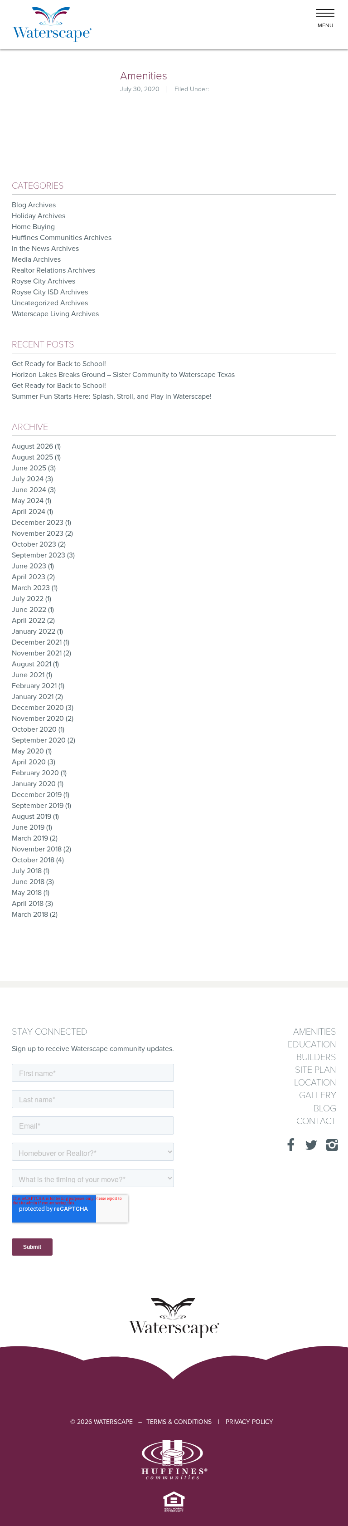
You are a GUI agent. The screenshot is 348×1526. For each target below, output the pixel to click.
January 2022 (33, 631)
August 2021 (31, 664)
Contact (316, 1121)
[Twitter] (308, 1145)
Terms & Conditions (179, 1422)
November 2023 (37, 533)
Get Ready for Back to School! (59, 363)
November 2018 (37, 849)
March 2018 (30, 914)
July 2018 (27, 870)
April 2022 (28, 620)
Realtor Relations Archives (53, 270)
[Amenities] (52, 95)
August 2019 (31, 816)
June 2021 (28, 675)
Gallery (317, 1095)
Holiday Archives (38, 215)
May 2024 (28, 500)
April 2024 (28, 511)
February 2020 (35, 773)
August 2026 (32, 446)
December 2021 (37, 642)
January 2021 (32, 696)
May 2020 (28, 751)
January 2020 (34, 783)
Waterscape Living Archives (55, 313)
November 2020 (38, 718)
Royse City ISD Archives (50, 292)
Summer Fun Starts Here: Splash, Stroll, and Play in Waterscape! (112, 396)
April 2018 (28, 903)
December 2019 (37, 794)
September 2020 (39, 740)
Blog (325, 1109)
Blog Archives (34, 205)
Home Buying (33, 226)
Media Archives (36, 259)
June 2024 (29, 489)
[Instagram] (329, 1145)
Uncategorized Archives (50, 303)
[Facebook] (288, 1145)
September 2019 (37, 805)
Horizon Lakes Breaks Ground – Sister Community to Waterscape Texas (123, 374)
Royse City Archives (43, 281)
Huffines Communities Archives (61, 237)
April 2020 (29, 762)
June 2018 (28, 881)
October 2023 (34, 544)
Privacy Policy (249, 1422)
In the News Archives (45, 248)
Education (312, 1045)
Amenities (143, 76)
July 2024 (28, 479)
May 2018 (27, 892)
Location (315, 1083)
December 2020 (38, 707)
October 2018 (33, 860)
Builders (316, 1057)
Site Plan (315, 1070)
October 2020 (34, 729)
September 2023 (38, 555)
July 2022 (28, 598)
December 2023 (37, 522)
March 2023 (31, 587)
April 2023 (28, 577)
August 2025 (32, 457)
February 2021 (34, 685)
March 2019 (30, 838)
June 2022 (29, 609)
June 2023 (29, 566)
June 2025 (29, 468)
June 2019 (28, 827)
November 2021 (37, 653)
